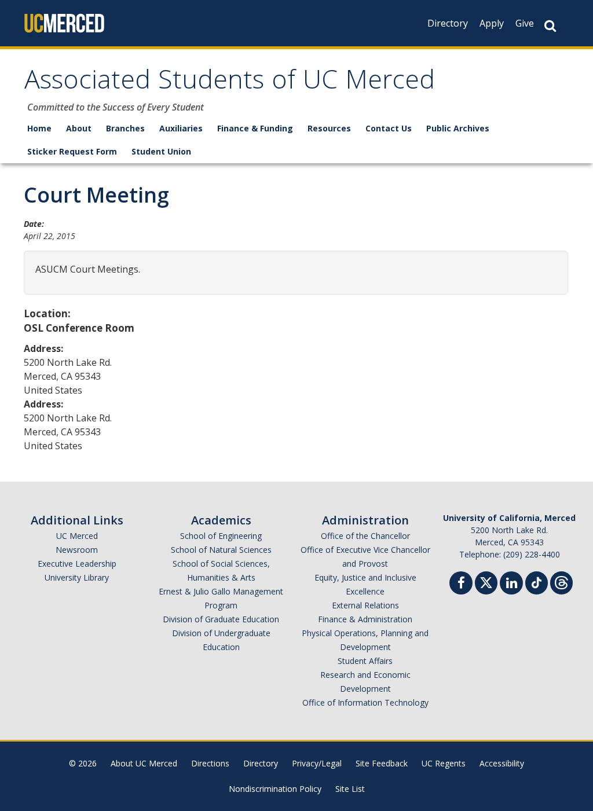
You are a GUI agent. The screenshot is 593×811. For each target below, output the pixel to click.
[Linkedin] (511, 584)
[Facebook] (461, 584)
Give (524, 23)
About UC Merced (144, 763)
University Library (77, 577)
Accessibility (501, 763)
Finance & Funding (255, 128)
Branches (125, 128)
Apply (491, 23)
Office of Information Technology (365, 702)
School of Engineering (221, 535)
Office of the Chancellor (365, 535)
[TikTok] (536, 581)
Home (39, 128)
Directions (210, 763)
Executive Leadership (77, 563)
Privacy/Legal (317, 763)
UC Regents (444, 763)
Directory (447, 23)
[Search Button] (550, 25)
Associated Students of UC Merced (229, 83)
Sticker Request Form (72, 151)
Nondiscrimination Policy (275, 788)
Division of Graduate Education (221, 619)
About (78, 128)
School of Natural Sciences (221, 549)
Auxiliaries (181, 128)
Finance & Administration (365, 619)
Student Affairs (365, 660)
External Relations (365, 605)
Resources (329, 128)
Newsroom (77, 549)
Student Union (161, 151)
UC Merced (77, 535)
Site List (350, 788)
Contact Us (388, 128)
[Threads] (561, 581)
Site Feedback (382, 763)
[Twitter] (486, 581)
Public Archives (457, 128)
